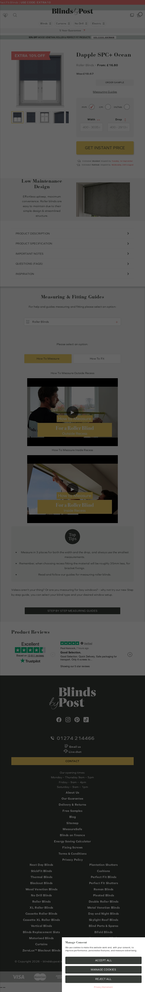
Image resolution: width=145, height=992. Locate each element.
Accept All (103, 960)
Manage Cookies (103, 969)
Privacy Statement (103, 987)
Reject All (103, 978)
